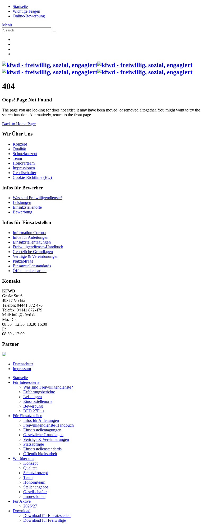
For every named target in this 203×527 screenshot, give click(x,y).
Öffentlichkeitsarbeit (30, 270)
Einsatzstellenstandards (32, 266)
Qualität (19, 149)
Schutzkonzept (25, 153)
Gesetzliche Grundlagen (33, 251)
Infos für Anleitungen (30, 237)
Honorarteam (24, 163)
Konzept (20, 144)
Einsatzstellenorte (27, 207)
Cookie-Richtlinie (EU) (32, 177)
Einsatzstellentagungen (32, 242)
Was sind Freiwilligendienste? (37, 197)
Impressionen (24, 168)
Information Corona (29, 232)
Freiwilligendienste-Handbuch (38, 247)
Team (17, 158)
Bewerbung (22, 212)
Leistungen (22, 202)
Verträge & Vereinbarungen (35, 256)
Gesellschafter (24, 172)
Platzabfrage (23, 261)
